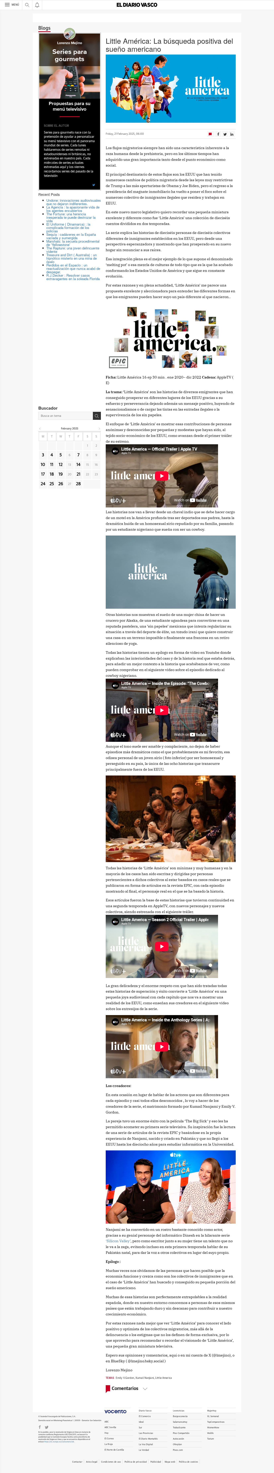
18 (52, 474)
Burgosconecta (180, 1416)
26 (60, 484)
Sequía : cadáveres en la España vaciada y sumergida (71, 236)
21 (78, 474)
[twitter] (93, 184)
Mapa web (170, 1462)
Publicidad (155, 1462)
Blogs (44, 28)
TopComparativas (216, 1422)
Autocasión (178, 1439)
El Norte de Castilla (114, 1450)
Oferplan (177, 1444)
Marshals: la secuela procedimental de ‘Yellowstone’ (72, 243)
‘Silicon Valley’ (118, 1241)
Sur (140, 1427)
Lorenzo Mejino (69, 43)
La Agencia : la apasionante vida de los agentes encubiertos (72, 208)
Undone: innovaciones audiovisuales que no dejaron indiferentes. (73, 202)
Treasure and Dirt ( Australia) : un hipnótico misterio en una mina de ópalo (71, 258)
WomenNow (213, 1427)
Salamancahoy (180, 1422)
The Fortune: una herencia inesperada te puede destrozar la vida (70, 217)
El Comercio (145, 1416)
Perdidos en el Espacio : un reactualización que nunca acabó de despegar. (73, 268)
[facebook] (39, 1427)
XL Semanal (213, 1416)
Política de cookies (188, 1462)
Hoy (107, 1433)
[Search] (97, 416)
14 (78, 465)
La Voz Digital (146, 1444)
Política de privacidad (136, 1462)
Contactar (77, 1462)
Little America (163, 1378)
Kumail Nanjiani (145, 1378)
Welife (210, 1433)
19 (61, 474)
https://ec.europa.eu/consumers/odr (59, 1442)
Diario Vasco (145, 1411)
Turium (210, 1439)
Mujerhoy (212, 1411)
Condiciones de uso (111, 1462)
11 (51, 465)
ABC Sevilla (110, 1427)
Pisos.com (178, 1450)
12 (61, 465)
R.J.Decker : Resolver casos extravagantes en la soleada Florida (73, 277)
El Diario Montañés (148, 1439)
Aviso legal (91, 1462)
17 (43, 474)
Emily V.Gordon (125, 1378)
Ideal (141, 1422)
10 (43, 465)
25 (52, 484)
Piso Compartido (181, 1433)
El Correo (109, 1439)
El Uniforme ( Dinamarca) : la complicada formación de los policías (68, 227)
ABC (107, 1422)
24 (43, 484)
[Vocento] (117, 1410)
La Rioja (109, 1444)
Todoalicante (179, 1427)
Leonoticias (178, 1411)
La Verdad (144, 1450)
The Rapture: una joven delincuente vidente (72, 249)
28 (78, 484)
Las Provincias (146, 1433)
